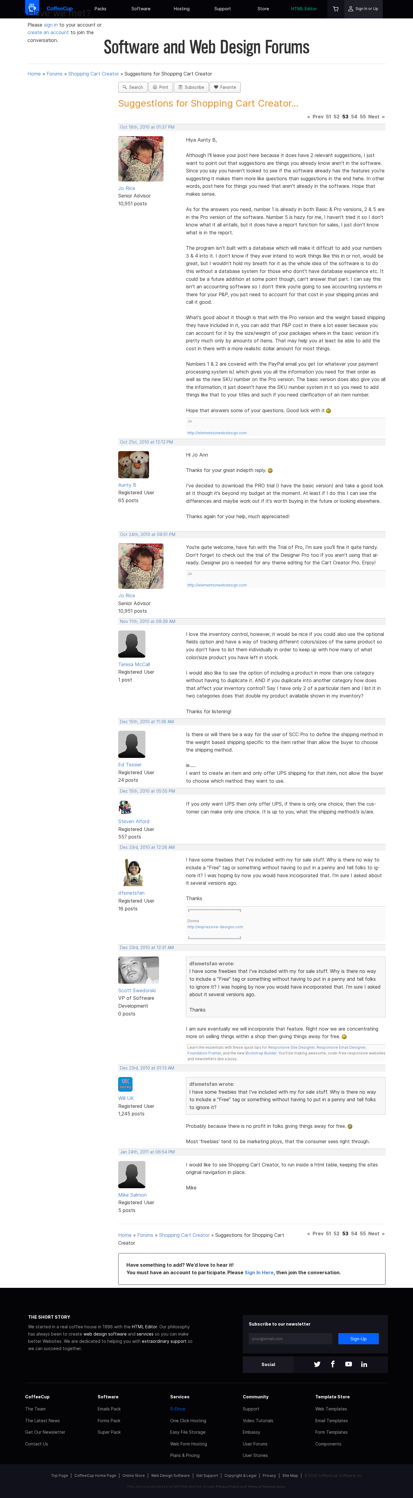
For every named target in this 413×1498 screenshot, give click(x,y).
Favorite (227, 87)
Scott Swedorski (137, 990)
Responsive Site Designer (291, 1047)
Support (222, 8)
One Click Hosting (188, 1420)
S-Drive (177, 1408)
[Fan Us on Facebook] (333, 1364)
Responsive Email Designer (341, 1047)
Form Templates (331, 1432)
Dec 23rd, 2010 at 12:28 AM (147, 847)
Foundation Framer (204, 1053)
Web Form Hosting (188, 1443)
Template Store (332, 1396)
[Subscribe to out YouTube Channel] (348, 1364)
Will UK (126, 1098)
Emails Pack (109, 1408)
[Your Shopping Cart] (335, 9)
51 (328, 117)
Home (34, 74)
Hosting (182, 8)
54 (354, 117)
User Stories (255, 1455)
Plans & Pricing (185, 1455)
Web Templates (331, 1408)
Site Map (290, 1475)
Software (141, 8)
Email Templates (331, 1420)
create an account (48, 32)
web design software (105, 1333)
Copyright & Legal (240, 1475)
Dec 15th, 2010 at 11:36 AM (147, 721)
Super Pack (109, 1432)
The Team (35, 1408)
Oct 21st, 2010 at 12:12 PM (146, 442)
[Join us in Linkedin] (364, 1364)
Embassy (251, 1432)
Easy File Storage (188, 1432)
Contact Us (36, 1443)
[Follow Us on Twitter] (317, 1364)
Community (255, 1396)
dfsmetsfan (131, 893)
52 (336, 117)
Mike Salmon (132, 1195)
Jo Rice (126, 188)
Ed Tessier (129, 765)
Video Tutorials (258, 1420)
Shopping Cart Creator (93, 74)
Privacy (269, 1475)
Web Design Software (170, 1475)
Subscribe (193, 87)
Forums (55, 74)
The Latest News (42, 1420)
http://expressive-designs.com (215, 927)
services (145, 1333)
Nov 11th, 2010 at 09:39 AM (147, 621)
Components (328, 1443)
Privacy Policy (227, 1486)
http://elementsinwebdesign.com (217, 433)
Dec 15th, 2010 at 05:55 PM (147, 791)
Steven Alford (134, 821)
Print (162, 87)
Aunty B (127, 485)
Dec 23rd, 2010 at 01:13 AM (147, 1068)
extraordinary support (164, 1341)
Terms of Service (261, 1486)
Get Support (207, 1475)
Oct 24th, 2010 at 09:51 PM (147, 534)
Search (135, 87)
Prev (318, 117)
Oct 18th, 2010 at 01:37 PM (147, 127)
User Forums (255, 1443)
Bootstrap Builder (261, 1053)
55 (363, 117)
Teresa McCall (134, 664)
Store (263, 8)
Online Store (133, 1475)
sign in (51, 25)
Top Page (59, 1475)
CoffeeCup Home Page (95, 1475)
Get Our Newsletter (45, 1432)
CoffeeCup (37, 1396)
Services (180, 1396)
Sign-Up (358, 1338)
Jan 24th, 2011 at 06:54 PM (147, 1152)
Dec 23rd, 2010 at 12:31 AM (147, 947)
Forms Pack (109, 1420)
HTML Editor (304, 8)
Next (373, 117)
